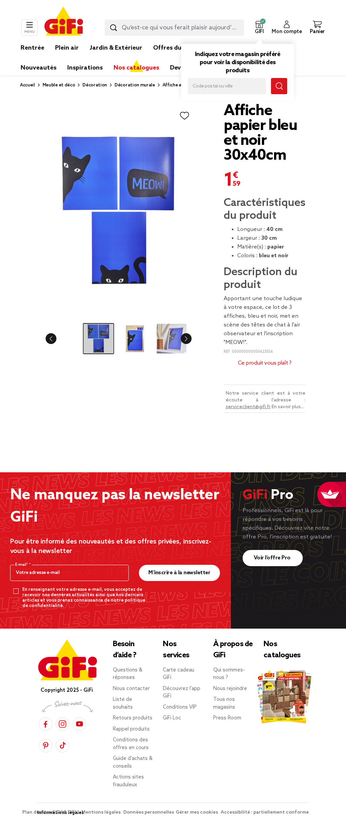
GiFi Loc (172, 718)
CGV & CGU (66, 812)
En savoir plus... (288, 407)
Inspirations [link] (85, 68)
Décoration (94, 85)
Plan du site (36, 812)
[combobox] (174, 28)
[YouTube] (79, 723)
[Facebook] (45, 723)
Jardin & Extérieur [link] (116, 48)
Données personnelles (148, 812)
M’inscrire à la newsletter (179, 573)
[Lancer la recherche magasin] (279, 86)
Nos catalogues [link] (136, 68)
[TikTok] (62, 744)
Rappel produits (131, 729)
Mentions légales (101, 812)
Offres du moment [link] (180, 48)
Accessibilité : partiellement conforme (265, 812)
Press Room (227, 718)
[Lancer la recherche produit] (113, 27)
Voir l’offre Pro (273, 558)
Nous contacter (131, 689)
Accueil (27, 85)
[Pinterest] (45, 744)
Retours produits (132, 718)
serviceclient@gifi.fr (248, 407)
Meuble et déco (59, 85)
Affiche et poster (181, 85)
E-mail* (22, 564)
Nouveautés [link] (38, 68)
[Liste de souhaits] (184, 116)
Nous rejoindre (230, 689)
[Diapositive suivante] (181, 338)
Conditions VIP (180, 707)
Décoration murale (135, 85)
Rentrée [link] (32, 48)
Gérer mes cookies (197, 812)
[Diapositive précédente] (56, 338)
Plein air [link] (67, 48)
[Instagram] (62, 723)
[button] (259, 27)
